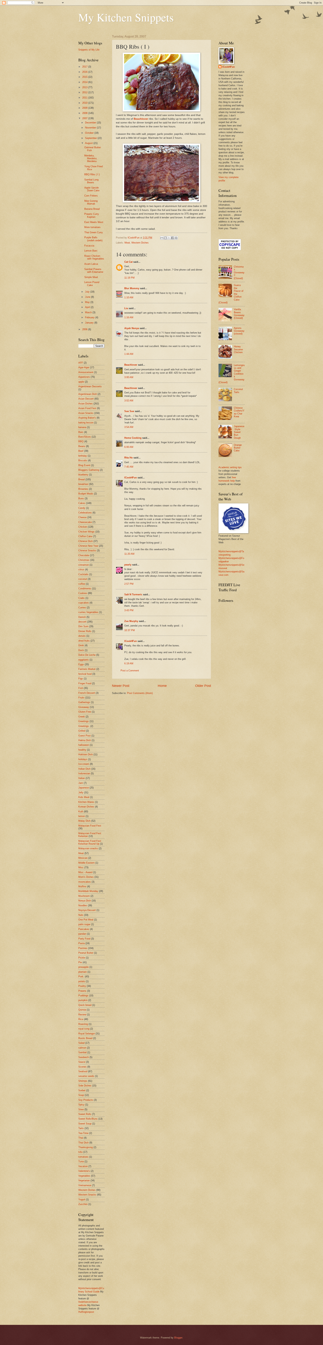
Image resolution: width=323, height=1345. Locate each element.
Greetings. (84, 726)
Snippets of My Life (88, 49)
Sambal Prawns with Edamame (93, 270)
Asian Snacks (85, 413)
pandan (82, 933)
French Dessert (86, 693)
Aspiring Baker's (87, 417)
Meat (127, 242)
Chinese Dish (85, 541)
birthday (82, 455)
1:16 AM (128, 317)
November (91, 127)
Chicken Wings (86, 531)
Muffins (82, 886)
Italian (81, 778)
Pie (80, 962)
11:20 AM (129, 553)
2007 (85, 118)
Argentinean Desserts (90, 386)
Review (82, 1014)
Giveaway (83, 707)
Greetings (83, 721)
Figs (80, 678)
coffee (81, 583)
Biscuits (82, 460)
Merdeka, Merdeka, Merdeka (90, 158)
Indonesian (84, 773)
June (88, 297)
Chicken (82, 526)
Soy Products (85, 1100)
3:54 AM (128, 427)
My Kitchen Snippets (126, 17)
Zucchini (82, 1204)
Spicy (81, 1104)
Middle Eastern (86, 862)
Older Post (203, 686)
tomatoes (83, 1156)
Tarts (81, 1128)
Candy (81, 508)
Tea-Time (83, 1133)
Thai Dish (83, 1142)
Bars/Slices (84, 436)
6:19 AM (128, 663)
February (90, 317)
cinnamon (83, 564)
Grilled (81, 730)
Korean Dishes (86, 806)
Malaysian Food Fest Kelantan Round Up (89, 842)
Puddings (83, 995)
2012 (85, 92)
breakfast (83, 484)
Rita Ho (128, 457)
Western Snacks (87, 1194)
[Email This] (162, 238)
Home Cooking (132, 437)
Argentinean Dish (87, 394)
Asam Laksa (91, 264)
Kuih (80, 811)
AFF (80, 362)
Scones (82, 1066)
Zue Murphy (131, 621)
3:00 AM (128, 377)
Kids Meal (83, 797)
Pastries (82, 948)
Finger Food (84, 683)
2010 (85, 102)
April (88, 307)
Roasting (83, 1024)
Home (162, 686)
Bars (80, 432)
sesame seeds (86, 1076)
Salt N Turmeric (133, 594)
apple (81, 381)
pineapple (83, 967)
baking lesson (85, 422)
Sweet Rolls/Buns (88, 1118)
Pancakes (83, 929)
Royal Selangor (86, 1033)
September (91, 138)
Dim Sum (83, 626)
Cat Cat (128, 261)
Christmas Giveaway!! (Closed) (239, 272)
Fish (80, 688)
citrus (81, 569)
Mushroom (84, 896)
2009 (85, 107)
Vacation (83, 1166)
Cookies (82, 593)
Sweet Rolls (84, 1114)
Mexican (82, 858)
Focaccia (89, 245)
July (87, 291)
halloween (83, 745)
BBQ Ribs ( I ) (92, 174)
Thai (80, 1137)
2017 (85, 66)
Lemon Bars (90, 250)
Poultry (82, 986)
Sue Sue (129, 411)
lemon (81, 816)
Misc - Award (85, 872)
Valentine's (84, 1171)
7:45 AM (128, 466)
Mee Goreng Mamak (91, 202)
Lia (126, 308)
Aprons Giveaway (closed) (239, 331)
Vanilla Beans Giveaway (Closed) (239, 313)
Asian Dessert (86, 398)
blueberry (83, 474)
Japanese (83, 787)
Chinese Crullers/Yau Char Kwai (239, 412)
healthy (82, 749)
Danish (82, 617)
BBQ (81, 441)
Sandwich (83, 1057)
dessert (82, 621)
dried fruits (84, 640)
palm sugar (84, 924)
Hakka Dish (84, 740)
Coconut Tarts (238, 390)
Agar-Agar (83, 367)
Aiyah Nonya (131, 328)
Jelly (80, 792)
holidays (82, 759)
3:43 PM (128, 610)
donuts (82, 635)
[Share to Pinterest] (176, 238)
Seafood (82, 1071)
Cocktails (83, 574)
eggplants (83, 659)
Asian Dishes (85, 403)
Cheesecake (85, 522)
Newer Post (120, 686)
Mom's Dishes (86, 877)
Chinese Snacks (87, 550)
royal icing (83, 1028)
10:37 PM (129, 630)
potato (81, 981)
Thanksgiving (85, 1147)
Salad (81, 1042)
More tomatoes (92, 227)
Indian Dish (84, 768)
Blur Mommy (131, 288)
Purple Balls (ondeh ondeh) (93, 239)
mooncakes (84, 881)
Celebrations (85, 512)
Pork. (81, 976)
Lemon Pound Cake (91, 283)
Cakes (81, 503)
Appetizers (84, 376)
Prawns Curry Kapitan (91, 215)
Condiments (84, 588)
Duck (81, 650)
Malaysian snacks (88, 848)
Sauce (81, 1061)
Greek (81, 716)
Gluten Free (84, 711)
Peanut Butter (85, 952)
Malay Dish (84, 820)
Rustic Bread (85, 1038)
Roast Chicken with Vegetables (94, 257)
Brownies (83, 489)
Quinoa (82, 1009)
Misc (81, 867)
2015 (85, 77)
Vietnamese (84, 1185)
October (89, 132)
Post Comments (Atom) (140, 693)
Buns (81, 498)
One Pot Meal (85, 919)
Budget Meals (85, 493)
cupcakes (83, 602)
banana (82, 427)
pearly (127, 564)
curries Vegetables (88, 612)
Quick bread (84, 1005)
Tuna (81, 1161)
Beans (81, 446)
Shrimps (82, 1081)
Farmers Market (87, 669)
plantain (82, 971)
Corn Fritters (91, 195)
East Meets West (93, 222)
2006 (85, 329)
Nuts (80, 915)
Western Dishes (140, 242)
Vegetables (84, 1175)
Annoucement (85, 372)
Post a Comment (130, 670)
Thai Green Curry (93, 232)
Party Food (84, 938)
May (87, 302)
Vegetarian (84, 1180)
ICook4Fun (130, 477)
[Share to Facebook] (172, 238)
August (89, 143)
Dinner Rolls (84, 631)
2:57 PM (128, 583)
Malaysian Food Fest (89, 825)
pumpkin (82, 1000)
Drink (81, 645)
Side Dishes (84, 1085)
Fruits (81, 697)
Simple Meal (91, 277)
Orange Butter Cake (238, 448)
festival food (85, 673)
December (91, 122)
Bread (81, 479)
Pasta (81, 943)
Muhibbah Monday (88, 891)
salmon (82, 1047)
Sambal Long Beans (91, 181)
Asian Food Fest (87, 408)
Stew (81, 1109)
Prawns (82, 990)
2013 (85, 87)
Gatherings (84, 702)
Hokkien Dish (85, 754)
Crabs (81, 598)
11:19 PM (129, 277)
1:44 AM (128, 354)
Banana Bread (92, 209)
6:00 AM (128, 447)
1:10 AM (128, 297)
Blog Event (84, 465)
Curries (82, 607)
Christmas (83, 560)
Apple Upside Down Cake (91, 189)
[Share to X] (169, 238)
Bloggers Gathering (88, 470)
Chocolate (83, 555)
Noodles (82, 905)
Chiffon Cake (85, 536)
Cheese (82, 517)
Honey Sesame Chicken (238, 349)
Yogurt (81, 1199)
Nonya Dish (84, 900)
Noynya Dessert (87, 910)
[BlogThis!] (165, 238)
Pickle (81, 957)
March (89, 312)
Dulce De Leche (87, 654)
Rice (80, 1019)
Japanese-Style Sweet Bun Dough (239, 432)
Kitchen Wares (86, 802)
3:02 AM (128, 400)
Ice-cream (83, 764)
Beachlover (130, 364)
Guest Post (84, 735)
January (89, 322)
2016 (85, 71)
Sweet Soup (84, 1123)
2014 (85, 82)
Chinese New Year (88, 545)
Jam (80, 783)
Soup (81, 1095)
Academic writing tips (230, 467)
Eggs (81, 664)
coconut (82, 579)
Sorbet (81, 1090)
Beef (80, 451)
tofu (80, 1152)
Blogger (178, 1337)
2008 (85, 113)
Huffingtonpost (86, 1312)
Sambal (82, 1052)
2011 (85, 97)
